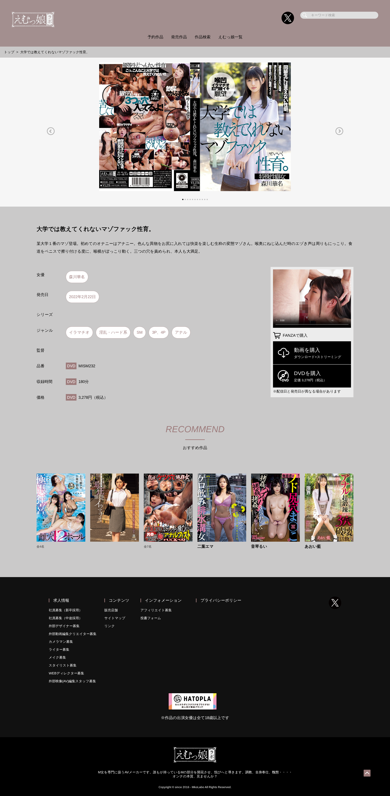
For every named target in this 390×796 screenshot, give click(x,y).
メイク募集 (57, 657)
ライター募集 (59, 649)
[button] (50, 131)
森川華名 (77, 277)
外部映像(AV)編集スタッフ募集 (72, 681)
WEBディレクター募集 (66, 673)
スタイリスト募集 (62, 665)
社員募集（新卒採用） (65, 610)
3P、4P (158, 332)
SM (140, 332)
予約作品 (155, 37)
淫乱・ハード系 (113, 332)
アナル (181, 332)
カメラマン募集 (61, 642)
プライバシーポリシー (220, 600)
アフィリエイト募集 (156, 610)
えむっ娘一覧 (230, 37)
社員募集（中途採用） (65, 618)
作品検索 (203, 37)
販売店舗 (111, 610)
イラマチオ (79, 332)
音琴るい (259, 547)
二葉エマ (205, 547)
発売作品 (179, 37)
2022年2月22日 (82, 297)
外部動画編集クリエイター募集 (72, 634)
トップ (9, 52)
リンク (109, 626)
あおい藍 (313, 547)
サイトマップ (114, 618)
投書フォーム (150, 618)
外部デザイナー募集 (64, 626)
